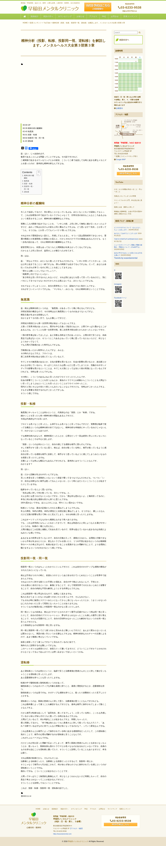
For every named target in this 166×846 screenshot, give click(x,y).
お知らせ (80, 16)
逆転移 (26, 192)
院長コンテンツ (130, 16)
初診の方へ (48, 16)
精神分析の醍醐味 (29, 177)
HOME (38, 809)
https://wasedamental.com (62, 834)
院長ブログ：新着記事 (124, 221)
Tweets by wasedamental (125, 258)
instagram (118, 284)
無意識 (26, 181)
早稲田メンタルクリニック (78, 841)
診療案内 (119, 108)
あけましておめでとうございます (125, 233)
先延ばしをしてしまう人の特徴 (125, 196)
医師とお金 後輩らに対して (124, 207)
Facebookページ (120, 298)
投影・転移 (28, 184)
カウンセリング (65, 16)
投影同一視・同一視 (29, 188)
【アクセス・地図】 (76, 828)
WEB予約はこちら (128, 173)
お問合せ (115, 16)
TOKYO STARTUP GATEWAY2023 (126, 239)
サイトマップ (112, 809)
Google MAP (121, 159)
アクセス (93, 16)
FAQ (104, 16)
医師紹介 (35, 16)
